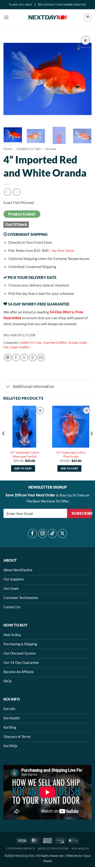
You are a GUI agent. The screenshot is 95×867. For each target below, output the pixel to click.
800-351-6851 (22, 4)
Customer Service (20, 848)
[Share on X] (24, 357)
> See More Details (61, 251)
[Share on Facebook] (16, 357)
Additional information (33, 386)
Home (7, 149)
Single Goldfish (20, 347)
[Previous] (11, 79)
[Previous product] (16, 192)
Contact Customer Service (63, 4)
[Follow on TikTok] (52, 533)
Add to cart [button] (23, 468)
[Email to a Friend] (41, 357)
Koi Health (80, 848)
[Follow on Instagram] (42, 533)
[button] (6, 17)
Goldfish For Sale (29, 149)
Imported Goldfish (55, 342)
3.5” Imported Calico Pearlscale (71, 454)
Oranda (50, 149)
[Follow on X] (62, 533)
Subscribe (82, 513)
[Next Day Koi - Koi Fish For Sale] (47, 17)
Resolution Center (53, 848)
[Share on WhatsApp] (8, 357)
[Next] (84, 79)
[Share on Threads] (32, 357)
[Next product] (7, 192)
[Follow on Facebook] (32, 533)
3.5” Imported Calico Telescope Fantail (24, 454)
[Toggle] (7, 387)
